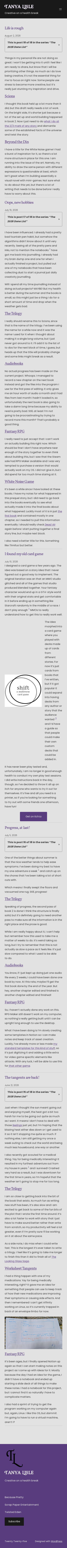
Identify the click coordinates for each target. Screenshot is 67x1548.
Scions (10, 96)
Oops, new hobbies (19, 203)
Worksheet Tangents (21, 1268)
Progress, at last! (17, 828)
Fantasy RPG (14, 431)
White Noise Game (19, 481)
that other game (19, 1066)
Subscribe (14, 1521)
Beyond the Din (17, 142)
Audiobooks (14, 363)
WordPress (56, 1541)
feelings (17, 1125)
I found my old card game (24, 554)
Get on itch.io (34, 816)
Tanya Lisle (19, 7)
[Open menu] (60, 9)
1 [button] (38, 870)
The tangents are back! (22, 1078)
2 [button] (56, 718)
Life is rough (14, 28)
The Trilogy (13, 313)
